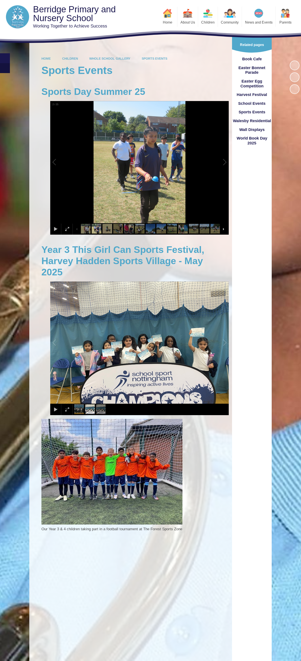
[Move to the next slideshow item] (294, 89)
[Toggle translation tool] (5, 68)
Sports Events (154, 58)
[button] (59, 162)
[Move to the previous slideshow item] (294, 77)
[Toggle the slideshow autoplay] (294, 65)
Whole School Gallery (109, 58)
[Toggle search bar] (5, 58)
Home (46, 58)
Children (70, 58)
